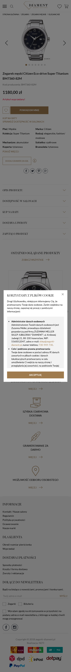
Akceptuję (35, 375)
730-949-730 (46, 345)
